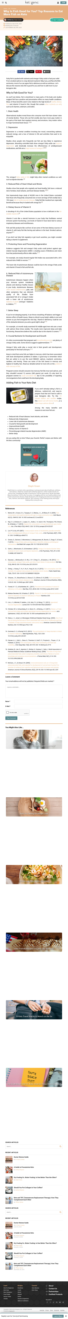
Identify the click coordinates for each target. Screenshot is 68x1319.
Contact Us (53, 1289)
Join (63, 3)
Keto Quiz (6, 1290)
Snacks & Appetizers (23, 1298)
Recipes (20, 1285)
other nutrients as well (53, 104)
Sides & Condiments (23, 1300)
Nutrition (13, 8)
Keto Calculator (8, 1292)
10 (13, 232)
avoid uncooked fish (29, 376)
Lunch (19, 1290)
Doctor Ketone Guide (21, 1157)
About (51, 1286)
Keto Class (35, 1290)
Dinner (19, 1292)
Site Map (62, 1310)
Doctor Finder (7, 1296)
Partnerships (53, 1291)
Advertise (42, 1310)
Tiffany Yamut (19, 1202)
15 (60, 331)
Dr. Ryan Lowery (19, 1159)
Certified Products (56, 1294)
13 (15, 303)
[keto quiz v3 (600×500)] (34, 173)
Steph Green (18, 20)
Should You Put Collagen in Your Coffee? (28, 1187)
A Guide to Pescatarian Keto (24, 1167)
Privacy (47, 1310)
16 (51, 342)
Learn (5, 1285)
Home (5, 8)
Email (47, 71)
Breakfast (20, 1288)
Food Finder (7, 1294)
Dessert (20, 1294)
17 (31, 349)
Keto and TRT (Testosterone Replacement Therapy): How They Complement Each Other (36, 1199)
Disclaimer (56, 1310)
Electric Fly (11, 1311)
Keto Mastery (35, 1288)
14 (46, 321)
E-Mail (7, 706)
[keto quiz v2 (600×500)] (34, 466)
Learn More (58, 1316)
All (9, 8)
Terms (51, 1310)
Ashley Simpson (19, 1170)
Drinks (19, 1296)
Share (22, 71)
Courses (34, 1285)
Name (7, 701)
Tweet (31, 71)
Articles (6, 1298)
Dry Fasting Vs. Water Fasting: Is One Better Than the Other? (35, 1177)
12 (29, 259)
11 (38, 252)
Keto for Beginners (9, 1288)
